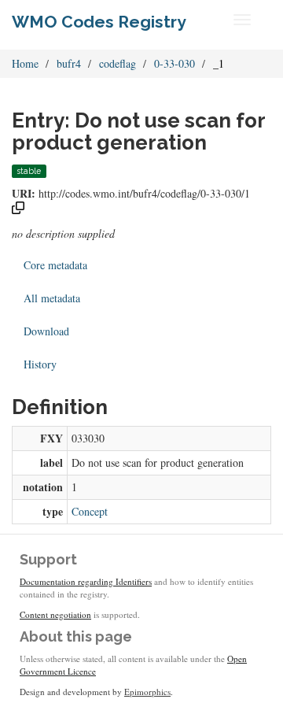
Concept (90, 511)
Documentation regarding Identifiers (86, 581)
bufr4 (69, 63)
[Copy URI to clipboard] (18, 209)
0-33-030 (174, 63)
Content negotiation (55, 614)
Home (25, 63)
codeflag (117, 63)
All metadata (52, 297)
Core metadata (55, 264)
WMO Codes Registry (99, 21)
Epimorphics (147, 691)
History (40, 364)
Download (46, 331)
